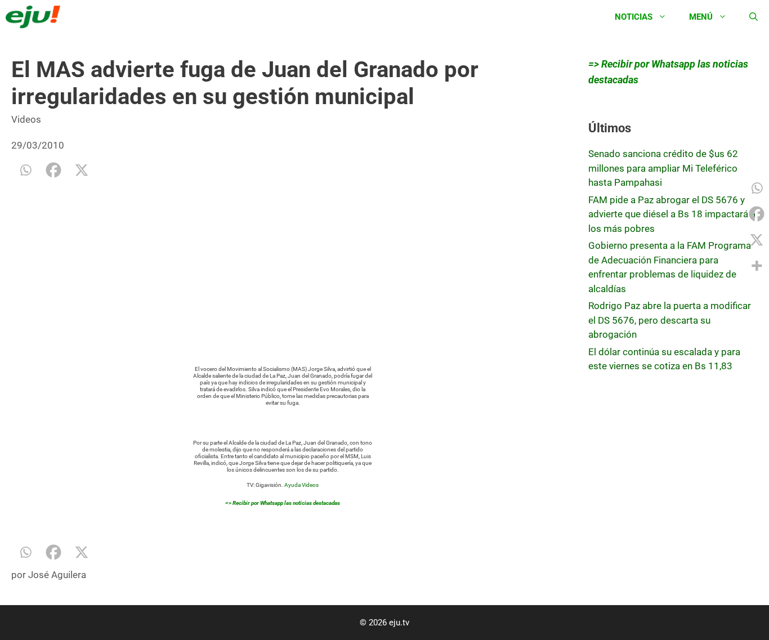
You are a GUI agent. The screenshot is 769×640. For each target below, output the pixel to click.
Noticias (633, 17)
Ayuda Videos (301, 485)
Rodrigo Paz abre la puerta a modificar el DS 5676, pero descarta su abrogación (669, 320)
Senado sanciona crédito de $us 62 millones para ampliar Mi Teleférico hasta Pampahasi (663, 168)
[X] (82, 170)
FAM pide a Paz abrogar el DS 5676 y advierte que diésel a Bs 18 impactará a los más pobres (671, 214)
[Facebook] (53, 170)
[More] (756, 266)
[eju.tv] (36, 17)
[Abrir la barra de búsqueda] (753, 17)
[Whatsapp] (25, 170)
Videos (26, 119)
